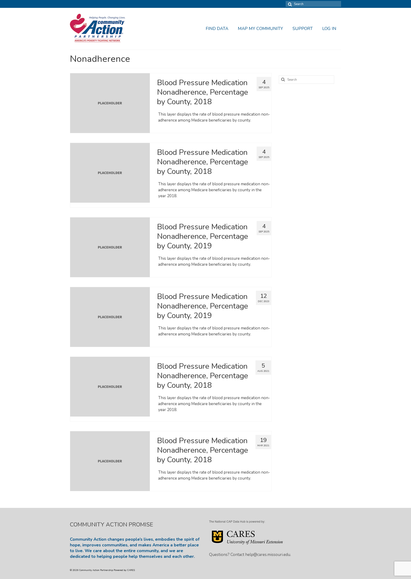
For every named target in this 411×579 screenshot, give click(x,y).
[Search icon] (289, 4)
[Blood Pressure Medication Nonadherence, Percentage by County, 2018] (110, 103)
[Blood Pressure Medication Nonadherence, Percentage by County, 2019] (110, 247)
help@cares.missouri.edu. (268, 554)
